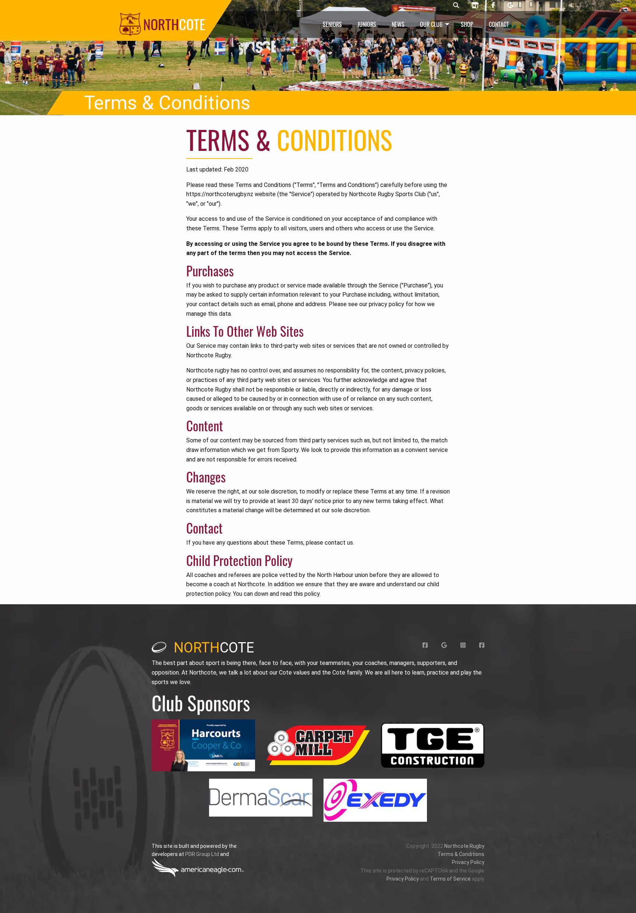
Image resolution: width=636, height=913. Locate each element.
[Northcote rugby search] (456, 5)
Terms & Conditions (461, 854)
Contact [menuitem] (499, 24)
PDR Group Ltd (202, 854)
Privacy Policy (468, 862)
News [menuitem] (398, 24)
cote (214, 648)
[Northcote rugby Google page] (510, 5)
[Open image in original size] (203, 745)
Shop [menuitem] (467, 24)
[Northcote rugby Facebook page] (493, 5)
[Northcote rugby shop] (475, 5)
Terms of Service (450, 879)
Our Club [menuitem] (431, 24)
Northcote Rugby (464, 846)
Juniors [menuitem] (366, 24)
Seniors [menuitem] (332, 24)
